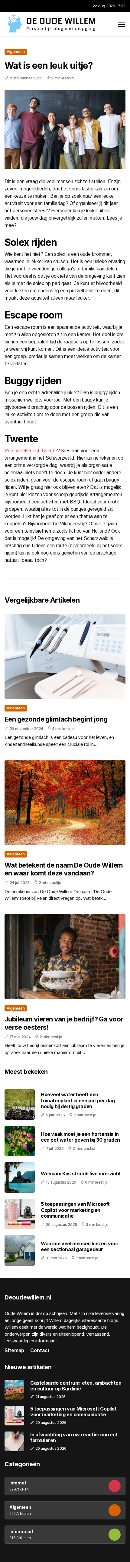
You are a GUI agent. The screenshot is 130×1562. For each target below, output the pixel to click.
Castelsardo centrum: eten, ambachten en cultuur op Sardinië (76, 1386)
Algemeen (16, 51)
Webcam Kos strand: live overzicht (81, 1174)
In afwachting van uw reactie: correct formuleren (74, 1437)
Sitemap (14, 1350)
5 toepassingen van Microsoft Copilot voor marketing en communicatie (75, 1210)
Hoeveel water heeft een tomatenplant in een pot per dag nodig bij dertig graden (78, 1100)
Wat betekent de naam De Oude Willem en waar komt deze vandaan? (64, 869)
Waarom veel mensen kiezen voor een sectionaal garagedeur (80, 1246)
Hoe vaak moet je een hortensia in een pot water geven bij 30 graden (80, 1137)
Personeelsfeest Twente (31, 450)
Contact (40, 1350)
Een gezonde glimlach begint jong (56, 719)
